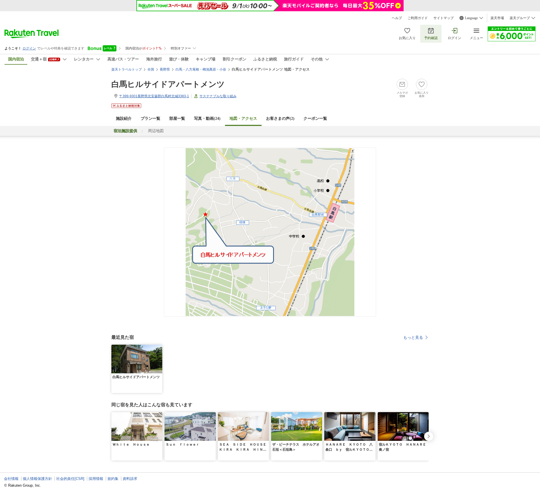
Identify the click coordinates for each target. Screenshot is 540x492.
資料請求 (130, 479)
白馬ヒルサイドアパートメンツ (168, 84)
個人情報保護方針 (37, 479)
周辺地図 (156, 131)
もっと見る (413, 337)
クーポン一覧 (315, 118)
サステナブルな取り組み (218, 96)
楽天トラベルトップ (126, 69)
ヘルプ (397, 18)
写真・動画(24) (207, 118)
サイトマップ (443, 18)
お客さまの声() (280, 118)
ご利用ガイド (418, 18)
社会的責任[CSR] (70, 479)
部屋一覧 (177, 118)
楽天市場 (497, 18)
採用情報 (96, 479)
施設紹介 (124, 118)
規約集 (112, 479)
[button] (159, 348)
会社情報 (11, 479)
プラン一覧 (150, 118)
